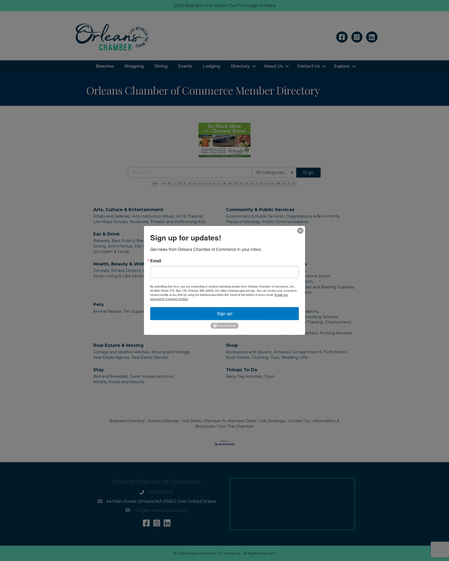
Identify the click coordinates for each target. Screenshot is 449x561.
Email (155, 261)
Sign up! (224, 313)
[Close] (300, 230)
